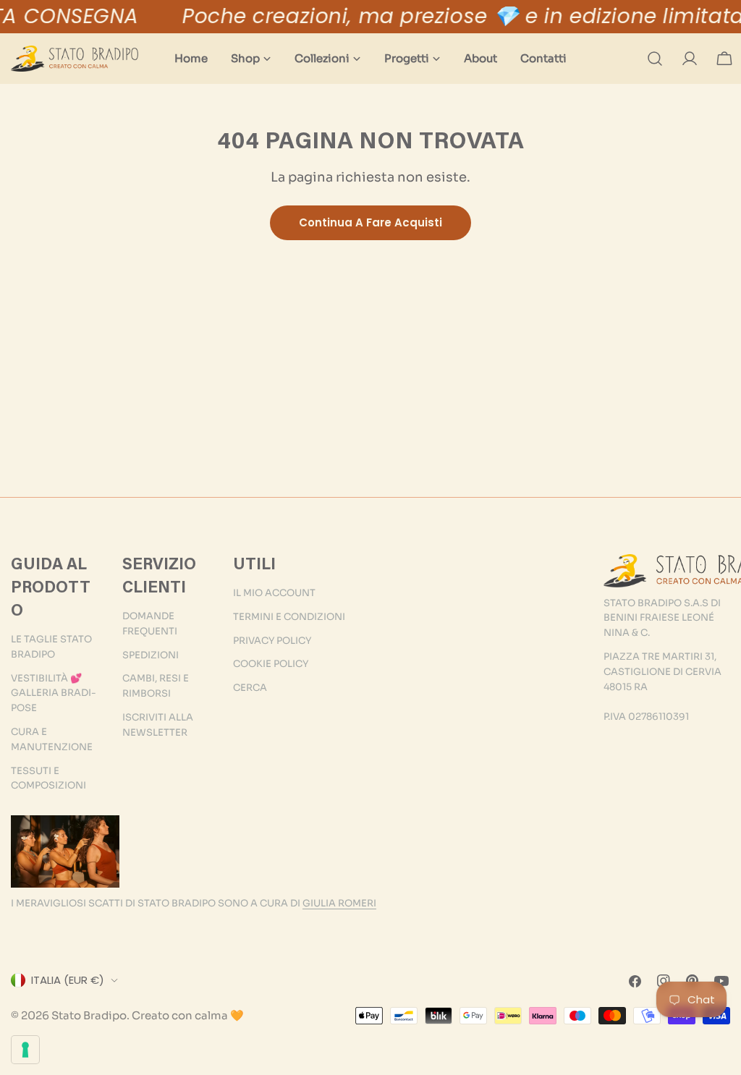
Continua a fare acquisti (370, 222)
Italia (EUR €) (67, 979)
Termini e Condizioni (289, 617)
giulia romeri (339, 903)
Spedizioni (150, 655)
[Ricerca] (654, 58)
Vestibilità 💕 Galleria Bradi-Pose (53, 693)
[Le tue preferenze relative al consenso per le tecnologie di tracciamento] (25, 1049)
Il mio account (274, 593)
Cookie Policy (270, 664)
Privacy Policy (272, 640)
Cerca (250, 687)
